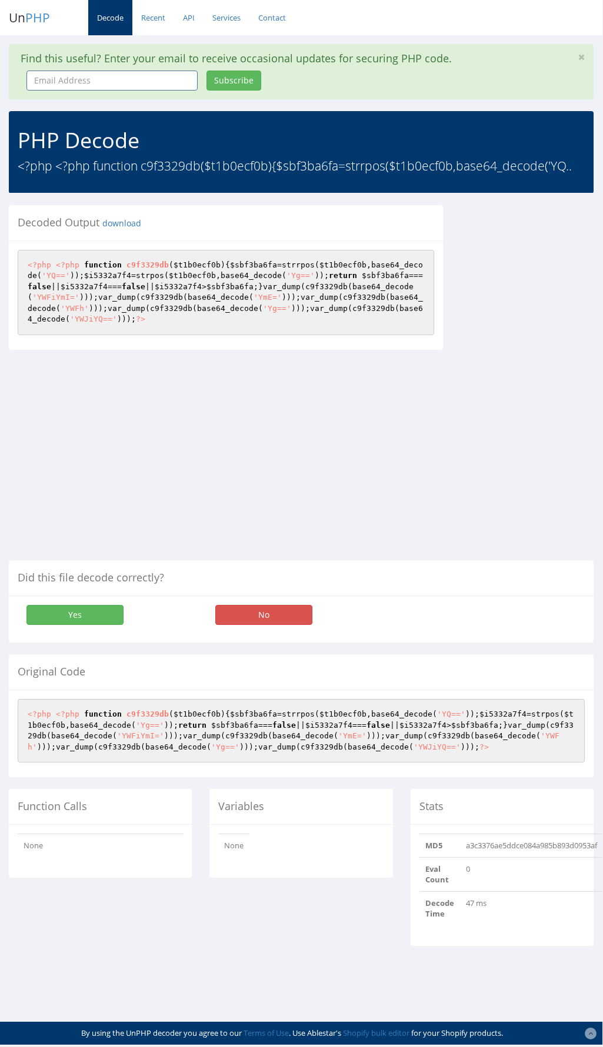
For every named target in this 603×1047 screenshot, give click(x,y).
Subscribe (234, 80)
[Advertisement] (531, 381)
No (263, 614)
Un (29, 17)
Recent (153, 17)
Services (226, 17)
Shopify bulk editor (376, 1033)
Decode (110, 17)
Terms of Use (266, 1033)
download (121, 223)
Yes (75, 614)
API (189, 17)
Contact (272, 17)
